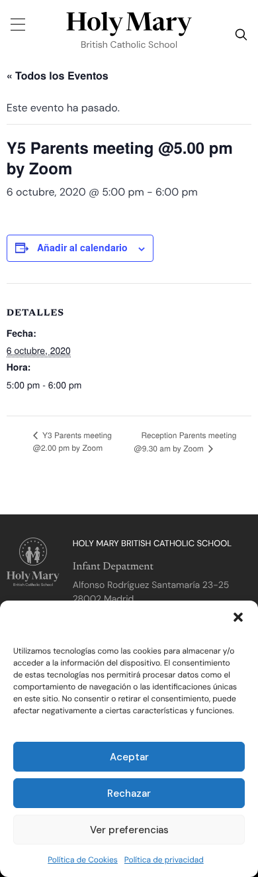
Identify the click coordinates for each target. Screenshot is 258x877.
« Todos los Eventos (57, 75)
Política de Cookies (83, 859)
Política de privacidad (164, 859)
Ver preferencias (129, 830)
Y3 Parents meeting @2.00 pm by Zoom (72, 441)
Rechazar (129, 793)
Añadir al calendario (82, 247)
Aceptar (129, 757)
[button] (238, 617)
